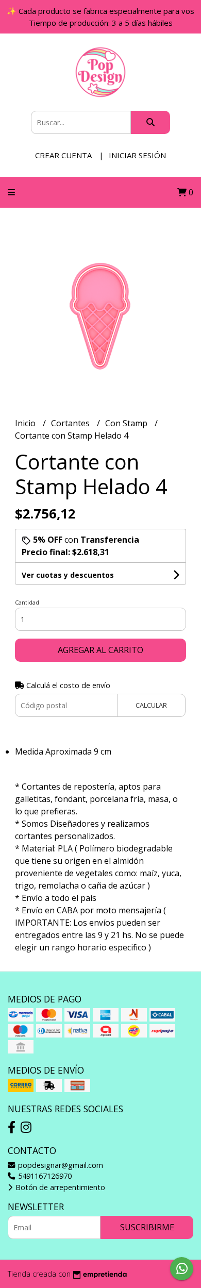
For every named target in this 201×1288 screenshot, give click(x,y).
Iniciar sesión (137, 155)
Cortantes (71, 423)
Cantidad (27, 602)
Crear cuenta (63, 155)
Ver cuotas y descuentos (68, 575)
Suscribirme (147, 1227)
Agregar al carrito (100, 650)
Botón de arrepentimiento (59, 1187)
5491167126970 (44, 1176)
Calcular (151, 705)
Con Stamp (127, 423)
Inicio (26, 423)
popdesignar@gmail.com (59, 1165)
